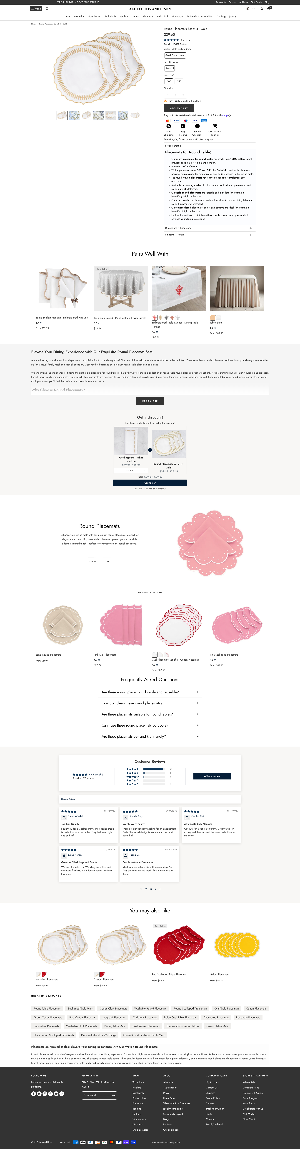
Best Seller (79, 16)
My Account (212, 1082)
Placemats (148, 16)
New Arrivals (94, 16)
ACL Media (249, 1114)
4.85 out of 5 (96, 774)
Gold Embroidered (175, 55)
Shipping (210, 1093)
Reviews (167, 1124)
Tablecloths (110, 16)
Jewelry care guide (173, 1108)
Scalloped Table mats (80, 1009)
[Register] (115, 1095)
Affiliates (243, 2)
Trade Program (250, 1098)
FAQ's (209, 1114)
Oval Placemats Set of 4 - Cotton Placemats (175, 660)
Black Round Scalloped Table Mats (54, 1035)
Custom (232, 2)
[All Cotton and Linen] (150, 8)
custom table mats (217, 1026)
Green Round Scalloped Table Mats (143, 1035)
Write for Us (249, 1103)
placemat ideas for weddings (98, 1035)
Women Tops (139, 1119)
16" (169, 81)
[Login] (261, 8)
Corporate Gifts (251, 1087)
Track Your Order (215, 1108)
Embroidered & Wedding (200, 16)
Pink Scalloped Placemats (224, 655)
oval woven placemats (146, 1026)
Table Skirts (216, 322)
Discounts (221, 2)
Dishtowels (138, 1093)
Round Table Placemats (47, 1009)
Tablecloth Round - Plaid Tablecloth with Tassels (120, 318)
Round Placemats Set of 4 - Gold (168, 465)
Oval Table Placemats (226, 1009)
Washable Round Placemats (150, 1009)
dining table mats (114, 1026)
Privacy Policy (174, 1142)
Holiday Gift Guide (253, 1093)
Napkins (124, 16)
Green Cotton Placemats (48, 1017)
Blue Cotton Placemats (82, 1017)
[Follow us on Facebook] (33, 1093)
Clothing (221, 16)
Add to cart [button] (150, 483)
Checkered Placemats (216, 1017)
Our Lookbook (170, 1130)
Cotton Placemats (256, 1009)
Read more (150, 401)
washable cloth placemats (81, 1026)
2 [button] (146, 889)
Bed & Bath (162, 16)
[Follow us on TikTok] (61, 1093)
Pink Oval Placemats (105, 655)
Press (166, 1093)
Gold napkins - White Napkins (131, 459)
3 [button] (151, 889)
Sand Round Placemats (48, 655)
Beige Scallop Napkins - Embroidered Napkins (62, 317)
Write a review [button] (212, 776)
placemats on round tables (183, 1026)
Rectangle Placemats (248, 1017)
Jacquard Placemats (114, 1017)
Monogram (177, 16)
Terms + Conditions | (159, 1142)
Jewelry (232, 16)
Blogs (267, 2)
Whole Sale (249, 1082)
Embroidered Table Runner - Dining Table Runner (175, 324)
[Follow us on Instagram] (44, 1093)
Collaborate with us (253, 1108)
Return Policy (213, 1098)
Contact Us (211, 1087)
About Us (168, 1082)
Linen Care (169, 1098)
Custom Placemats (104, 979)
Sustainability (170, 1087)
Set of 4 (169, 68)
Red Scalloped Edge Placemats (169, 974)
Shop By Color (140, 1130)
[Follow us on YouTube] (56, 1093)
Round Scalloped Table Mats (190, 1009)
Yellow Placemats (219, 974)
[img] (68, 811)
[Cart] (268, 8)
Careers (210, 1103)
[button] (62, 115)
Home (33, 23)
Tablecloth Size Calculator (176, 1103)
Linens (67, 16)
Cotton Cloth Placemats (113, 1009)
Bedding (136, 1108)
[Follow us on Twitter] (39, 1093)
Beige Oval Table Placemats (180, 1017)
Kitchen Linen (139, 1098)
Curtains (136, 1114)
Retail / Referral (214, 1124)
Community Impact (173, 1114)
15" (179, 81)
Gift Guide (256, 2)
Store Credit (249, 1119)
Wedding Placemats (47, 979)
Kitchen (135, 16)
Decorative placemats (46, 1026)
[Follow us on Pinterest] (50, 1093)
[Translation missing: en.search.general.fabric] (47, 8)
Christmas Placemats (145, 1017)
